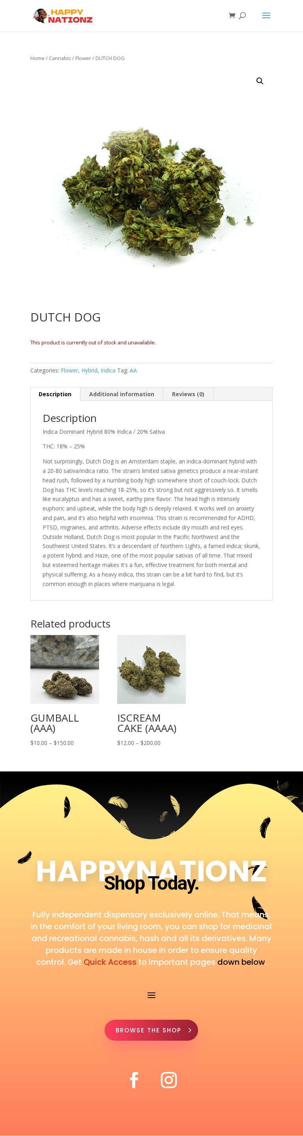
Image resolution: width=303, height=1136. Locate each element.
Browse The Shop (148, 1030)
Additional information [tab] (121, 394)
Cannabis (60, 58)
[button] (260, 81)
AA (133, 370)
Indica (108, 370)
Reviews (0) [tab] (188, 394)
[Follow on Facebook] (134, 1080)
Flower (83, 58)
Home (37, 58)
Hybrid (89, 370)
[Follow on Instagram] (169, 1080)
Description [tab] (55, 394)
